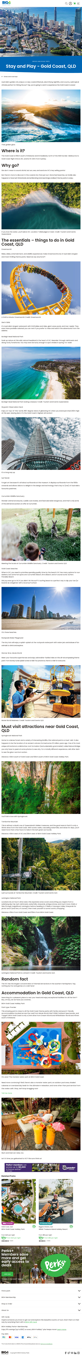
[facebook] (65, 1353)
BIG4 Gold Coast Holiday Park (13, 1229)
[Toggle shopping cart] (74, 3)
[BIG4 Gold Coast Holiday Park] (19, 1201)
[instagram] (78, 1353)
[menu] (78, 3)
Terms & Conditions (46, 1344)
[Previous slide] (4, 1202)
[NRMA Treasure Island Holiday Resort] (56, 1201)
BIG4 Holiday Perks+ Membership (15, 1326)
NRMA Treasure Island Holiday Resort (53, 1229)
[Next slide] (34, 1202)
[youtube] (72, 1353)
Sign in (20, 1279)
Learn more (61, 1329)
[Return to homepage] (5, 1353)
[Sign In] (70, 3)
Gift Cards (6, 1317)
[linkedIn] (75, 1353)
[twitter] (69, 1353)
